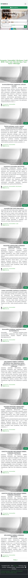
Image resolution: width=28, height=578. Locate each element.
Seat (25, 62)
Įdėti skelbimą (14, 7)
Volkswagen (16, 63)
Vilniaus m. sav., (5, 105)
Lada (10, 62)
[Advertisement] (14, 44)
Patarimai (3, 572)
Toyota (10, 63)
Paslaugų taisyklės (11, 567)
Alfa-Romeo (19, 60)
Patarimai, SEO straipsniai (17, 571)
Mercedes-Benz (17, 62)
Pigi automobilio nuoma (11, 572)
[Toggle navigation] (25, 4)
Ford (7, 62)
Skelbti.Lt (5, 4)
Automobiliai (11, 60)
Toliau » (15, 560)
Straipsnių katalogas (5, 571)
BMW (2, 62)
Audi (25, 60)
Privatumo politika (20, 567)
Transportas (3, 60)
